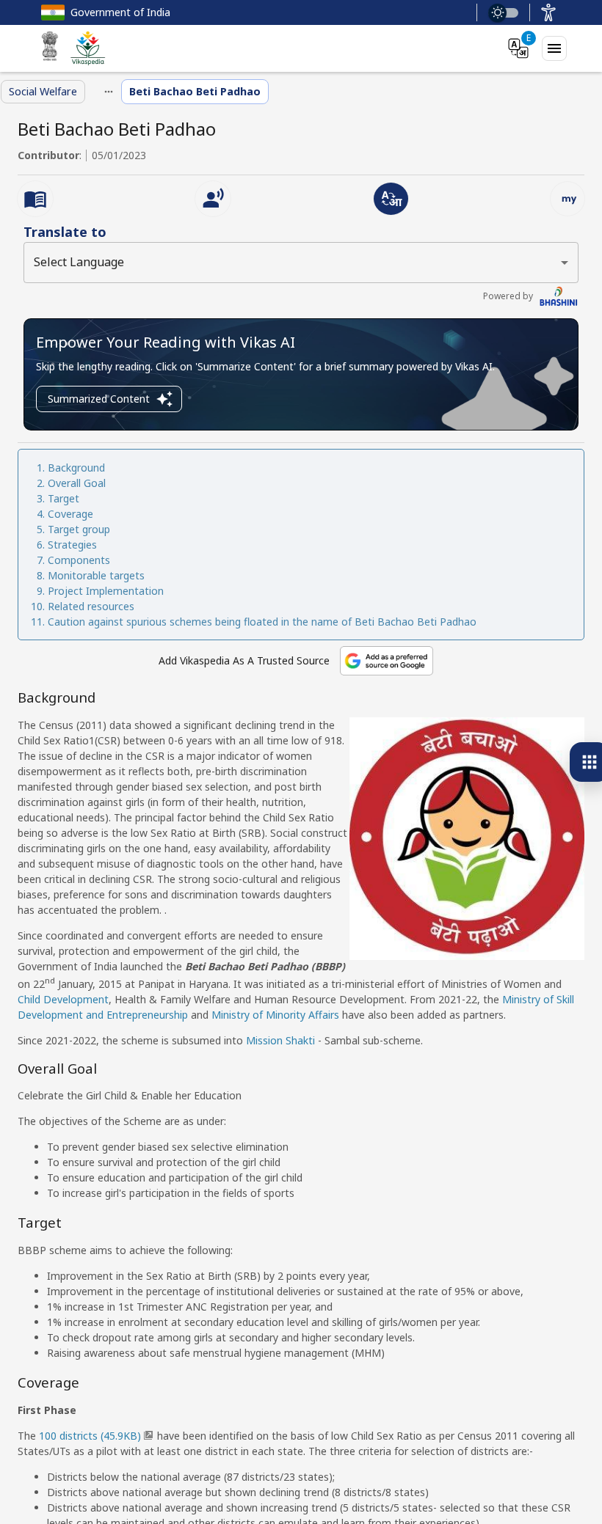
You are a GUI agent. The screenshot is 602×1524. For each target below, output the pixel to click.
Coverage (70, 514)
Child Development (63, 999)
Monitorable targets (96, 575)
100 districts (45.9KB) (90, 1436)
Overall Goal (77, 483)
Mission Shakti (280, 1040)
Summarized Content (99, 399)
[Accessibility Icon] (548, 12)
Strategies (72, 545)
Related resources (91, 606)
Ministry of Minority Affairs (275, 1015)
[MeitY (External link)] (50, 48)
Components (79, 560)
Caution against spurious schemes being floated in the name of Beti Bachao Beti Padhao (262, 622)
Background (76, 468)
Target (63, 498)
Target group (79, 529)
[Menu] (554, 48)
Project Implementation (106, 591)
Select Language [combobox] (79, 262)
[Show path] (108, 92)
